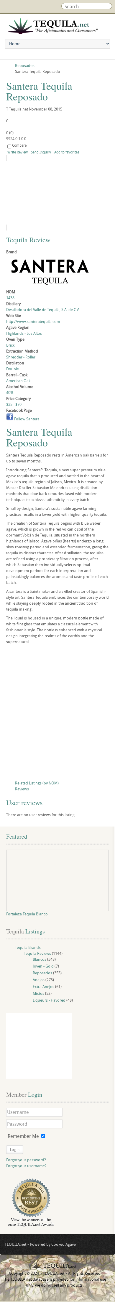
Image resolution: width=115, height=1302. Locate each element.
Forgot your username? (26, 1165)
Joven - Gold (43, 966)
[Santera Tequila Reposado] (57, 192)
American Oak (18, 380)
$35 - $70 (14, 404)
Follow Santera (26, 419)
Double (12, 368)
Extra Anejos (43, 986)
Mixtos (38, 993)
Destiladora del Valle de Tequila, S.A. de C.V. (42, 309)
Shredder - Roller (20, 357)
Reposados (42, 973)
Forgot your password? (26, 1159)
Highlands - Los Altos (24, 333)
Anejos (39, 979)
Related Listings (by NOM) (37, 783)
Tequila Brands (28, 947)
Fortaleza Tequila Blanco (27, 914)
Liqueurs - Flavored (49, 1000)
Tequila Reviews (37, 953)
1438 (10, 297)
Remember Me (23, 1136)
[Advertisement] (57, 714)
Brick (10, 345)
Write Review (17, 152)
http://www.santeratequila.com (33, 321)
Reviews (22, 789)
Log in (14, 1149)
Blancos (39, 959)
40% (10, 392)
